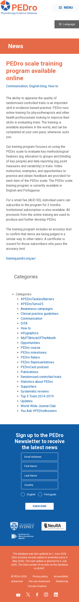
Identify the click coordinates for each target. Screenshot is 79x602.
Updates (27, 401)
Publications (29, 372)
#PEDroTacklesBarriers (37, 299)
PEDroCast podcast (35, 367)
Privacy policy (40, 576)
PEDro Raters (30, 357)
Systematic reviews (35, 391)
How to (53, 86)
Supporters (28, 386)
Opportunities (30, 343)
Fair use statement (39, 581)
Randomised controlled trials (41, 377)
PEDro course (30, 348)
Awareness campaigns (37, 309)
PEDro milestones (34, 352)
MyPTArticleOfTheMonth (38, 338)
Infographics (29, 333)
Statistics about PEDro (37, 382)
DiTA (24, 323)
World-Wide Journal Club (38, 406)
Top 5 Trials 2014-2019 (37, 396)
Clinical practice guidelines (40, 314)
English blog (38, 86)
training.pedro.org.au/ (21, 258)
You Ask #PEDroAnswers (39, 411)
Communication (17, 86)
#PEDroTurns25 (32, 304)
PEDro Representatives (37, 362)
